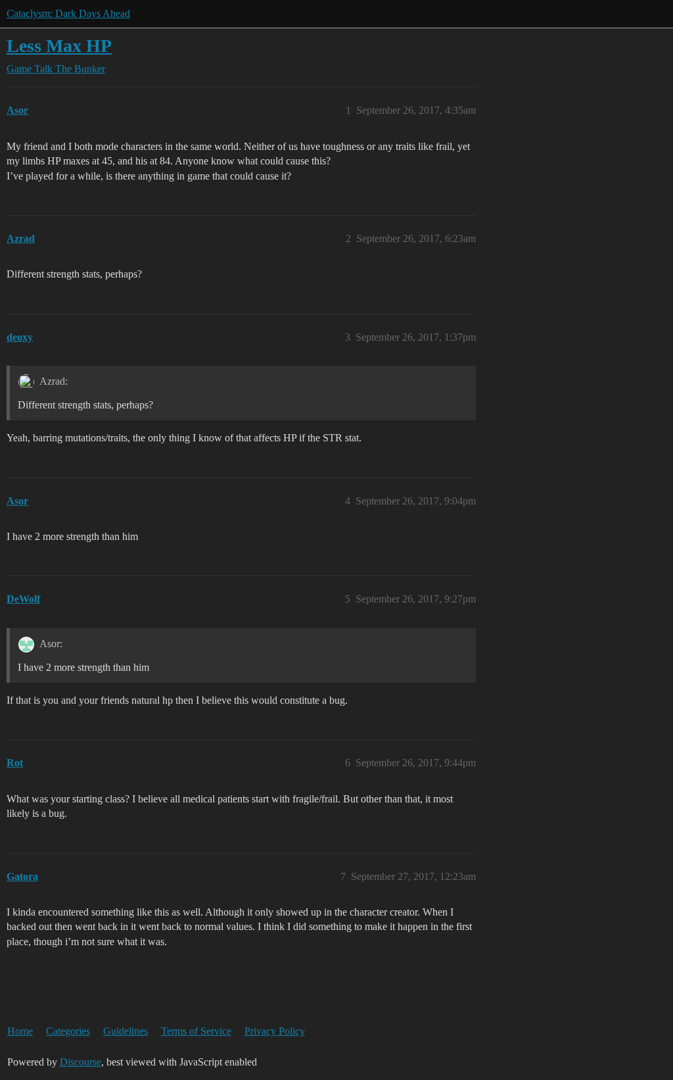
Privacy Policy (274, 1031)
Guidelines (125, 1031)
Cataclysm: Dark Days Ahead (68, 13)
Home (20, 1031)
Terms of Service (196, 1031)
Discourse (80, 1062)
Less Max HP (59, 46)
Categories (68, 1031)
